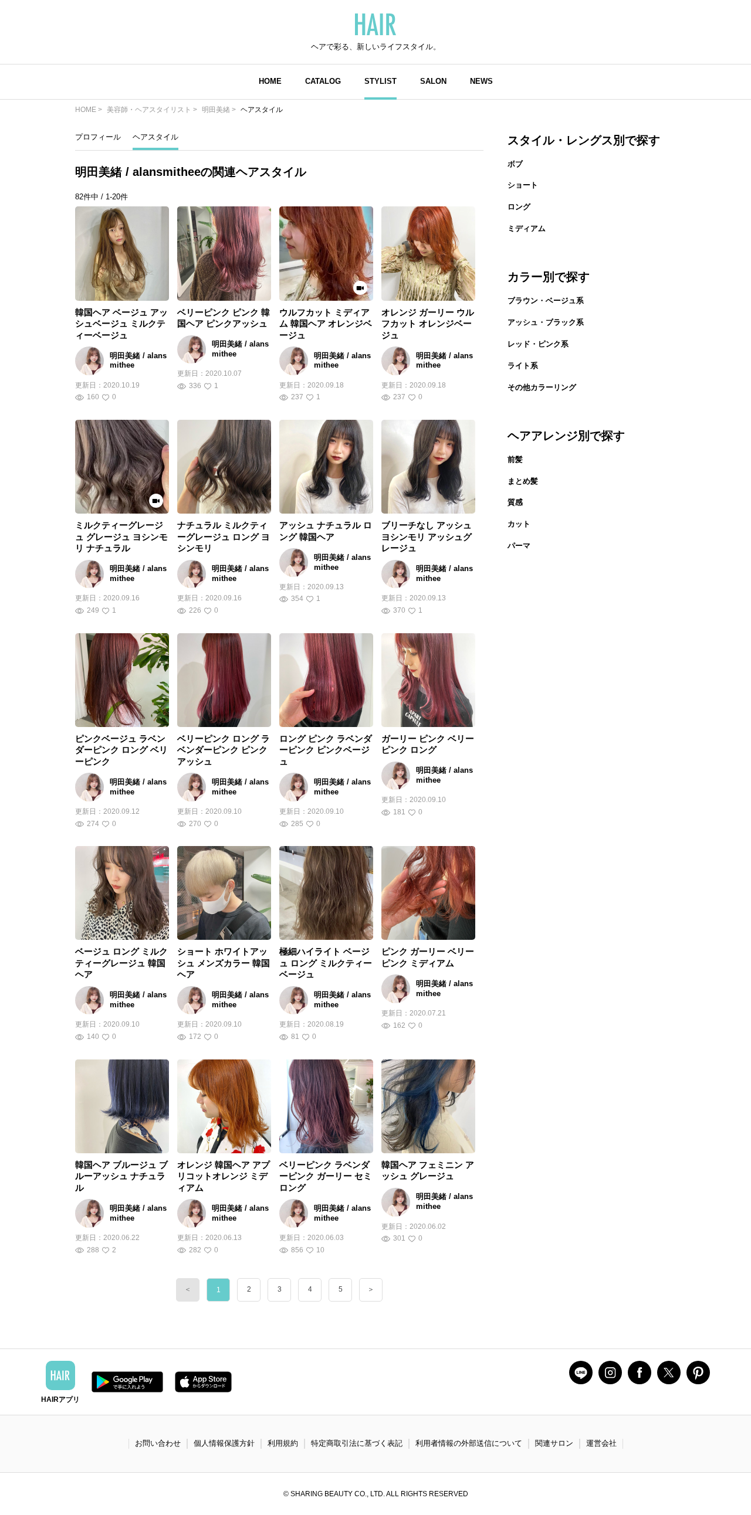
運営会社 (601, 1443)
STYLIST (380, 81)
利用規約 (283, 1443)
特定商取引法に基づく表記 (356, 1443)
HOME (270, 81)
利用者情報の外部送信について (468, 1443)
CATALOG (323, 81)
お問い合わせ (158, 1443)
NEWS (481, 81)
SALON (433, 81)
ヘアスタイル (155, 137)
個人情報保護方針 (224, 1443)
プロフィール (98, 137)
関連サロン (554, 1443)
